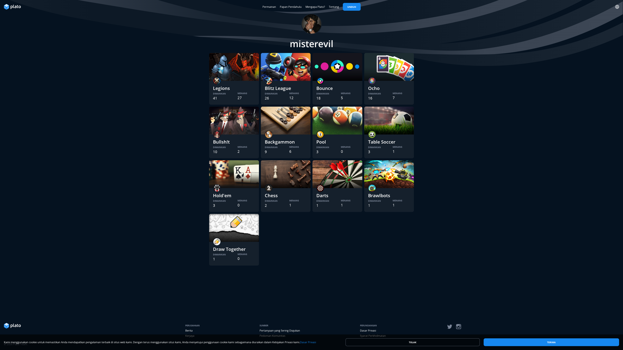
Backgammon (280, 142)
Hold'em (222, 195)
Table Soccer (381, 142)
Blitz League (278, 88)
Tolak (412, 342)
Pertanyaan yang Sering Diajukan (280, 330)
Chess (271, 195)
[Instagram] (459, 327)
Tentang (334, 7)
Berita (189, 330)
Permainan (269, 7)
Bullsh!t (221, 142)
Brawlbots (379, 195)
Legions (221, 88)
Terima (551, 342)
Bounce (324, 88)
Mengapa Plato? (315, 7)
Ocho (374, 88)
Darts (322, 195)
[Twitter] (449, 327)
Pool (321, 142)
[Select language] (617, 7)
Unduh (351, 6)
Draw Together (229, 249)
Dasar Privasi (368, 330)
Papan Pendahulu (291, 7)
